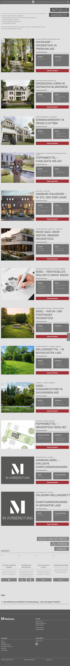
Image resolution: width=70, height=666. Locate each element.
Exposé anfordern (52, 70)
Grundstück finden (5, 644)
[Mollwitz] (7, 618)
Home (2, 641)
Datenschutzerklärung (29, 659)
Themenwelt (4, 650)
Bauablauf (3, 642)
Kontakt (68, 337)
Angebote (3, 648)
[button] (3, 663)
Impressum (49, 659)
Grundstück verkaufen (6, 646)
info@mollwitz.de (40, 629)
